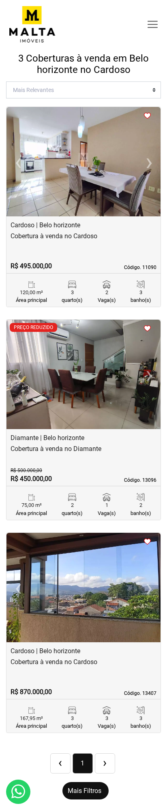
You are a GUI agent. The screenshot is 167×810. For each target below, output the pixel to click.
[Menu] (153, 24)
